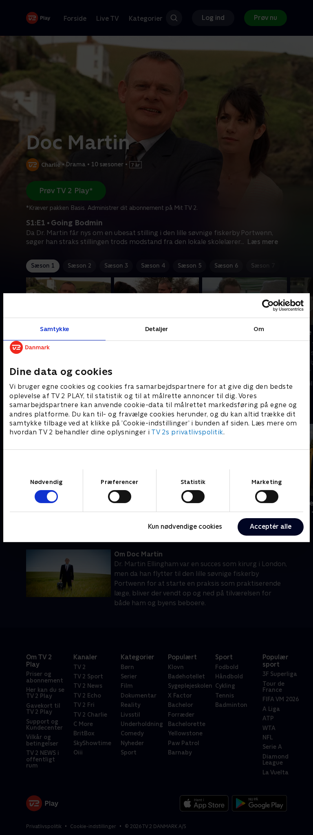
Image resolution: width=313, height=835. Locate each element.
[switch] (119, 496)
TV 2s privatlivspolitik (187, 432)
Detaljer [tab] (156, 328)
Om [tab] (258, 328)
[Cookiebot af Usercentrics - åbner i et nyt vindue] (268, 305)
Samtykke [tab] (54, 328)
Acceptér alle (270, 526)
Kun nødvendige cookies (185, 526)
